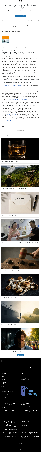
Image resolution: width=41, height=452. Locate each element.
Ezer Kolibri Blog (5, 395)
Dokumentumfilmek (25, 422)
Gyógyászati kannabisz (30, 404)
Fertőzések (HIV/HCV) (34, 403)
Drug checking (32, 410)
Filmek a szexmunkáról (26, 425)
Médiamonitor (22, 130)
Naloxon (30, 411)
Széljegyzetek (4, 381)
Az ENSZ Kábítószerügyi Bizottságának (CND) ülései (10, 426)
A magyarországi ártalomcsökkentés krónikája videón (9, 422)
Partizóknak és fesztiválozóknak (12, 406)
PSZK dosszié (24, 432)
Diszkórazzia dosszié (6, 428)
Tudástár (3, 379)
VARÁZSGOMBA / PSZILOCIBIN (9, 297)
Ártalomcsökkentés (25, 410)
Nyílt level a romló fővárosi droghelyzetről (10, 215)
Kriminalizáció (5, 411)
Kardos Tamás (24, 13)
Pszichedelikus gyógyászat (26, 406)
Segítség (3, 407)
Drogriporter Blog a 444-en (7, 392)
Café (31, 421)
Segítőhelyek (4, 403)
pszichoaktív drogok (11, 114)
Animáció (9, 425)
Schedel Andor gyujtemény (32, 432)
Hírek (3, 376)
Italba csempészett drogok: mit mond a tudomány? (11, 161)
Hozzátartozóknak (12, 404)
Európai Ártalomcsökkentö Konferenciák (29, 424)
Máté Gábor (9, 433)
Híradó (31, 422)
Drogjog (8, 403)
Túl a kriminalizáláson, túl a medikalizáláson (10, 324)
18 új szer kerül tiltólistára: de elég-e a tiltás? (10, 270)
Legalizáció (10, 411)
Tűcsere (22, 413)
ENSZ (22, 403)
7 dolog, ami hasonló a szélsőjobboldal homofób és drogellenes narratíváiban (16, 351)
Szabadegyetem (36, 422)
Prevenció (14, 411)
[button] (37, 1)
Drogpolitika (4, 410)
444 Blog (3, 383)
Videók (3, 378)
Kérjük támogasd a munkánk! (20, 15)
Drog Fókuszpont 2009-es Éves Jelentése (12, 85)
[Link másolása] (29, 20)
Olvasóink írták (5, 382)
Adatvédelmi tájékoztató (20, 446)
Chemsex (26, 413)
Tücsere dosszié (33, 433)
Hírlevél (5, 361)
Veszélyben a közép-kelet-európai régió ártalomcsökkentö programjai (29, 435)
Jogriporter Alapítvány (6, 390)
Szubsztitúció (34, 411)
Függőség (23, 404)
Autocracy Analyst (5, 391)
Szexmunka (34, 406)
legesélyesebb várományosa (8, 120)
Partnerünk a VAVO (6, 398)
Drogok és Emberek (14, 428)
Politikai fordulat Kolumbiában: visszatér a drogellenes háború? (14, 188)
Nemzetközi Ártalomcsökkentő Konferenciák (10, 435)
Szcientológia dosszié (25, 433)
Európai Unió (26, 403)
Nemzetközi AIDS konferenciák (8, 435)
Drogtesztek (12, 403)
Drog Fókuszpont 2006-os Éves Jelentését (18, 99)
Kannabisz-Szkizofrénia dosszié (8, 432)
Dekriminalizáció (10, 410)
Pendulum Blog (5, 394)
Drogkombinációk (5, 404)
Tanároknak (4, 406)
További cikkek (20, 355)
